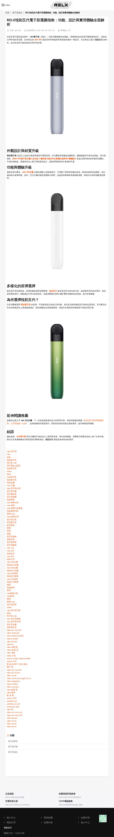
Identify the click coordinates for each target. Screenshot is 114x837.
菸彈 (9, 531)
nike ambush (13, 633)
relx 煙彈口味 (13, 502)
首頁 (7, 12)
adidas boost (13, 704)
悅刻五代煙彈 (12, 576)
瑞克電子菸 (26, 304)
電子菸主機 (11, 491)
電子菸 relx (12, 463)
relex (9, 471)
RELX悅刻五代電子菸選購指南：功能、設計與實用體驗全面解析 (52, 12)
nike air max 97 (14, 630)
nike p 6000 (12, 638)
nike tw (10, 644)
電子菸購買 (11, 545)
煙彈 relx (11, 514)
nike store (11, 726)
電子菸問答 (13, 741)
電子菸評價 (13, 746)
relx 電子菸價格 (13, 619)
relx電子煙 (21, 436)
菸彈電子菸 (11, 522)
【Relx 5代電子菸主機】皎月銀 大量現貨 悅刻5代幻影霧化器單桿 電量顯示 (43, 158)
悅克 (9, 474)
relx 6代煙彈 (12, 579)
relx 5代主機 (27, 172)
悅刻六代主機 (12, 570)
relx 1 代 (10, 548)
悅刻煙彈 (11, 499)
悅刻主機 (11, 482)
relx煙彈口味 (12, 593)
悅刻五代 (53, 291)
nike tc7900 (12, 684)
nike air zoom (13, 672)
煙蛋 (9, 534)
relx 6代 (10, 556)
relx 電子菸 (12, 451)
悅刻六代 (11, 559)
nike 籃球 (11, 692)
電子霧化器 (11, 494)
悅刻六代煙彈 (12, 582)
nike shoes (12, 641)
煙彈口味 (11, 539)
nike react (11, 723)
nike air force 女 (14, 712)
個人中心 (10, 817)
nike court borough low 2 (19, 678)
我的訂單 (10, 822)
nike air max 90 (14, 670)
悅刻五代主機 (12, 565)
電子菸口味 (11, 519)
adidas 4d (12, 701)
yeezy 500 (12, 698)
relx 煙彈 (11, 505)
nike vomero (13, 687)
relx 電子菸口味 (13, 610)
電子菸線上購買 (13, 465)
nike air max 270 (15, 715)
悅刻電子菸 (11, 460)
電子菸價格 (11, 536)
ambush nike (13, 706)
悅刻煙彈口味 (12, 511)
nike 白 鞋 (11, 655)
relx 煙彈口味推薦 (14, 508)
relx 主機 (11, 485)
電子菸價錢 (11, 497)
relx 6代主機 (12, 568)
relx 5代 (38, 39)
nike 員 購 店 (12, 650)
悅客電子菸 (11, 468)
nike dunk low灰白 (15, 636)
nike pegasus (13, 681)
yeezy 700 (11, 661)
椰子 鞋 (10, 667)
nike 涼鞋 (11, 653)
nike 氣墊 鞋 (12, 689)
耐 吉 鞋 (10, 695)
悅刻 (9, 457)
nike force (11, 721)
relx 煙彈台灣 (13, 516)
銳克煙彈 (11, 525)
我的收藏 (47, 817)
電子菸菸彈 (11, 542)
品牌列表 (47, 822)
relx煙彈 (10, 596)
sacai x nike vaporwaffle (18, 658)
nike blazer (12, 718)
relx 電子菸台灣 (13, 488)
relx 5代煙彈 (12, 573)
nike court (11, 675)
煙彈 (9, 528)
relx (8, 454)
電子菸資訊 (17, 12)
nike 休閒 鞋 (12, 647)
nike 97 (10, 709)
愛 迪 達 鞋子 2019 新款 (17, 664)
